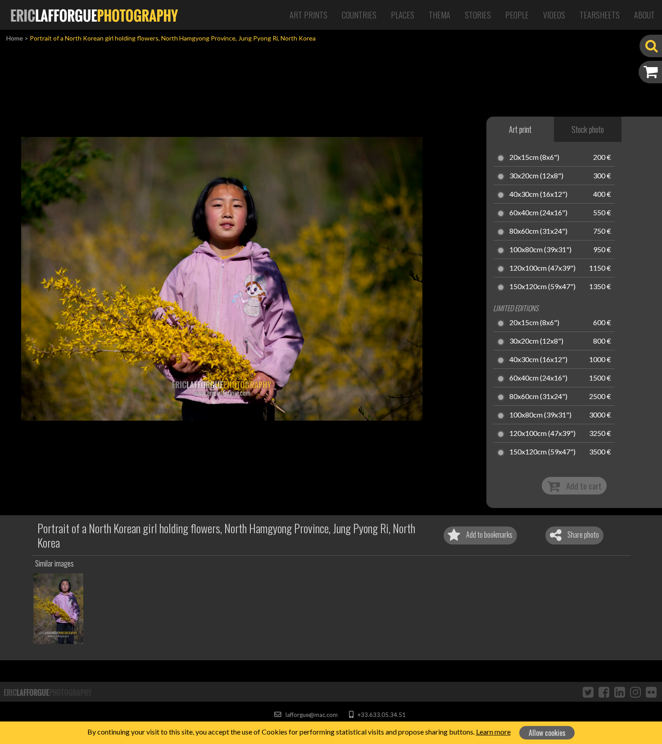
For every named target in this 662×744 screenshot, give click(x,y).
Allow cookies (547, 732)
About (644, 15)
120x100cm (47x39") (542, 268)
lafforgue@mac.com (310, 714)
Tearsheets (600, 15)
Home (14, 38)
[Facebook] (604, 691)
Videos (554, 15)
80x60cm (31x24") (538, 231)
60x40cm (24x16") (538, 213)
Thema (439, 15)
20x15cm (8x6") (534, 157)
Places (402, 15)
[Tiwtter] (588, 691)
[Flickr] (651, 691)
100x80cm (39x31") (540, 250)
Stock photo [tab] (587, 129)
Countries (359, 15)
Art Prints (308, 15)
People (517, 15)
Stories (478, 15)
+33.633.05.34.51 (380, 714)
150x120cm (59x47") (542, 286)
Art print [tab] (520, 129)
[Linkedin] (619, 691)
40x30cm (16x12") (538, 194)
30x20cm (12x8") (536, 176)
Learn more (493, 731)
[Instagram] (635, 691)
